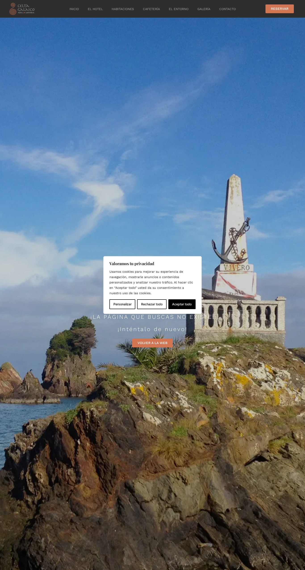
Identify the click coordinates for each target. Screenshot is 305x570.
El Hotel (95, 9)
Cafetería (151, 9)
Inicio (74, 9)
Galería (203, 9)
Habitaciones (123, 9)
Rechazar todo (152, 304)
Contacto (227, 9)
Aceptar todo (182, 304)
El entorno (178, 9)
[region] (152, 285)
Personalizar (122, 304)
